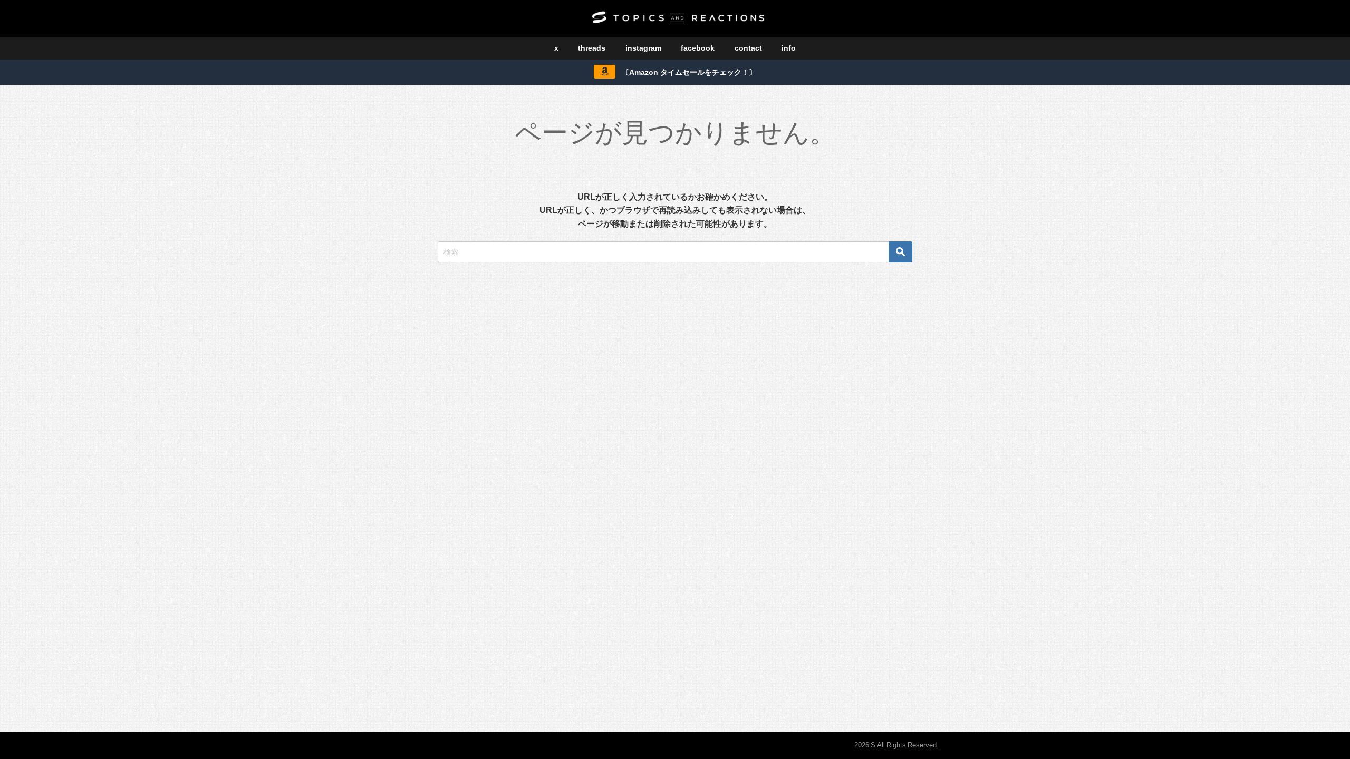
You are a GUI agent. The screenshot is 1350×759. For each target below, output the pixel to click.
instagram (643, 48)
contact (748, 48)
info (789, 48)
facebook (698, 48)
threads (591, 48)
